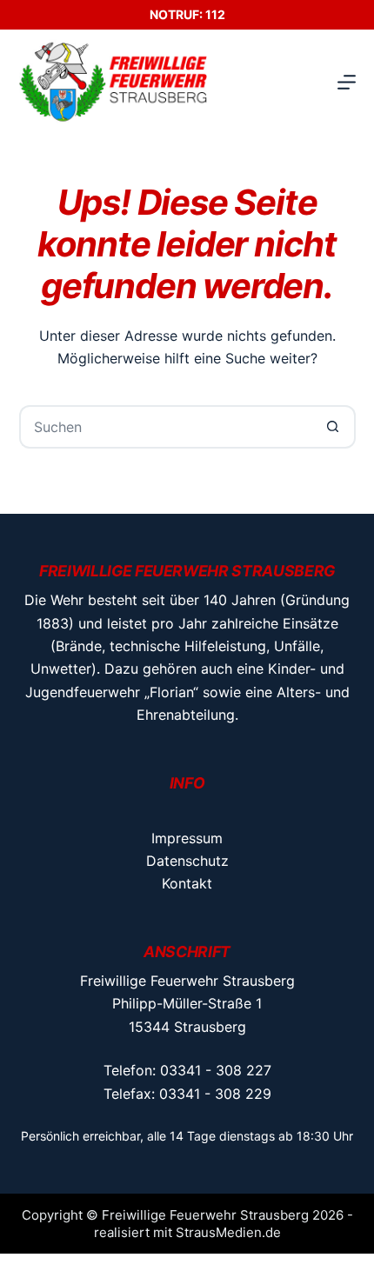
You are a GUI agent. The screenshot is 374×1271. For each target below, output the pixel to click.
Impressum (187, 838)
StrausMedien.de (228, 1232)
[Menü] (346, 82)
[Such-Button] (334, 427)
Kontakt (187, 883)
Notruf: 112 (187, 14)
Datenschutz (187, 860)
